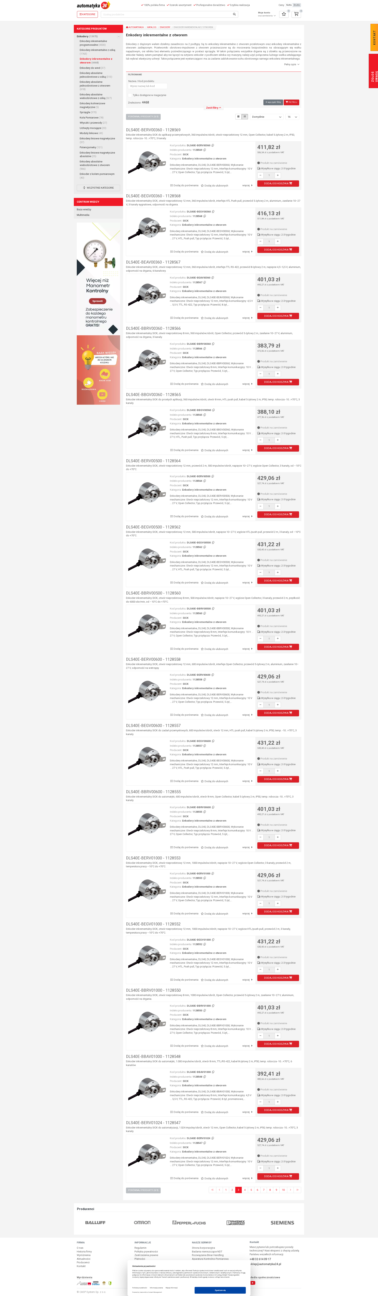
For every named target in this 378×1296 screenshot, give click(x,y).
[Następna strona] (290, 1190)
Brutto (297, 5)
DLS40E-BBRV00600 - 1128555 (153, 791)
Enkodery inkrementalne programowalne (93, 43)
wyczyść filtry (274, 102)
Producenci (83, 1262)
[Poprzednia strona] (219, 1190)
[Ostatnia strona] (297, 1190)
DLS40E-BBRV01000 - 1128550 (153, 990)
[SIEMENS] (235, 1222)
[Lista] (245, 117)
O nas (80, 1247)
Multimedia (83, 214)
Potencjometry (91, 147)
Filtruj (292, 102)
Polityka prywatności (146, 1251)
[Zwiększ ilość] (278, 175)
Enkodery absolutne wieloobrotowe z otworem (95, 165)
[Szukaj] (234, 14)
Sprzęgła (88, 112)
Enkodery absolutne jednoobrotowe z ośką (96, 75)
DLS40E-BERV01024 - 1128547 (153, 1122)
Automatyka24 (136, 27)
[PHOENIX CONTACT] (189, 1222)
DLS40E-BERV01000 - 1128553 (153, 858)
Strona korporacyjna (203, 1247)
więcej (246, 185)
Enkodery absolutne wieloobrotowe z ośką (96, 96)
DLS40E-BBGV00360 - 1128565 (153, 394)
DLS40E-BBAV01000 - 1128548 (153, 1056)
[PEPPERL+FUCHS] (142, 1222)
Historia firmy (84, 1251)
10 (283, 1189)
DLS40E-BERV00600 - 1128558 (153, 659)
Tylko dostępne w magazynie (149, 95)
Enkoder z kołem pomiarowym (97, 175)
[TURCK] (282, 1222)
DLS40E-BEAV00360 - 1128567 (153, 262)
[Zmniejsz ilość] (260, 175)
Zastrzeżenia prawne (146, 1255)
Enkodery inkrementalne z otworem (96, 60)
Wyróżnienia (84, 1255)
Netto (289, 5)
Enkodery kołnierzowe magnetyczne (92, 105)
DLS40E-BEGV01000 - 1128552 (153, 924)
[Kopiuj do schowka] (212, 145)
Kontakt (81, 1266)
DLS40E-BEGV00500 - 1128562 (153, 527)
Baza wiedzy (84, 209)
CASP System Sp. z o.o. (93, 1291)
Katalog (151, 27)
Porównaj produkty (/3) (143, 116)
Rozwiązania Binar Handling (208, 1255)
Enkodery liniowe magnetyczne (97, 140)
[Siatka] (238, 117)
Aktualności (83, 1258)
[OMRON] (95, 1222)
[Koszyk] (296, 14)
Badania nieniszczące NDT (207, 1251)
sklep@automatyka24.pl (265, 1264)
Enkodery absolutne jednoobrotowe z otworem (95, 85)
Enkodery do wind (92, 67)
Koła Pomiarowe (92, 117)
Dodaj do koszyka (276, 183)
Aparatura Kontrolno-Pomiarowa (210, 1258)
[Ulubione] (284, 14)
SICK (185, 154)
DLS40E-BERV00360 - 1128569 (153, 130)
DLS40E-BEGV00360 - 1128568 (153, 196)
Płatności (139, 1258)
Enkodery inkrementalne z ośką (97, 51)
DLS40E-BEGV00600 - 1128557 (153, 725)
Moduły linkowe (91, 133)
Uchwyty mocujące (93, 128)
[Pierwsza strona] (212, 1190)
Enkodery (87, 36)
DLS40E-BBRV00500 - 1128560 (153, 593)
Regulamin (140, 1247)
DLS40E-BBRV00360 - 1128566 (153, 328)
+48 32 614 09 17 (260, 1259)
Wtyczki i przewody (93, 122)
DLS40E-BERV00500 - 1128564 (153, 460)
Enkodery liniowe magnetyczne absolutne (97, 154)
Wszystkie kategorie (100, 187)
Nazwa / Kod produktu (141, 81)
